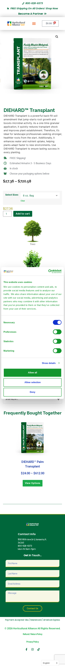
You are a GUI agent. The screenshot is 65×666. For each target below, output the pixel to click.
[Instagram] (32, 649)
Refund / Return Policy (32, 634)
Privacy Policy (32, 642)
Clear (23, 201)
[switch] (57, 331)
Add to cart (23, 213)
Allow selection (32, 382)
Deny (32, 392)
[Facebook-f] (26, 649)
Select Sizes (11, 195)
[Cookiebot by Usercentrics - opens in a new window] (48, 271)
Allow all (32, 372)
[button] (34, 23)
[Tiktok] (38, 649)
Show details (49, 363)
